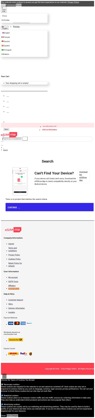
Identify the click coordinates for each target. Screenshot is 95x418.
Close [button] (3, 5)
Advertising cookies (11, 404)
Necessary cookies (11, 384)
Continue (12, 207)
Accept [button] (19, 5)
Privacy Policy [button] (73, 2)
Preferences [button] (11, 5)
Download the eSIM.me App (83, 176)
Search (5, 150)
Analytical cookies (10, 395)
